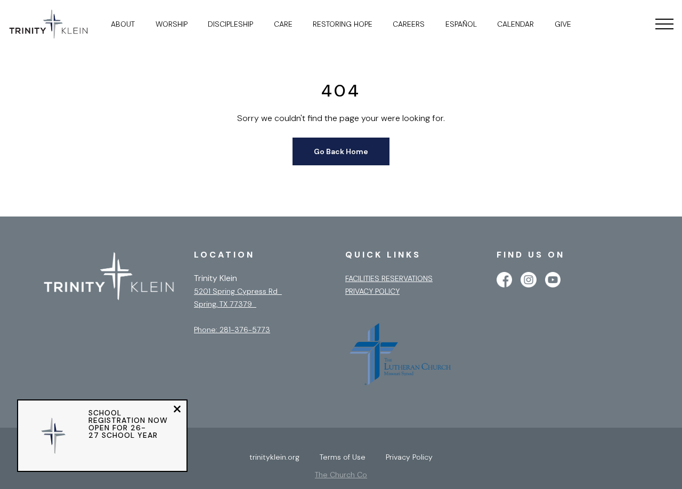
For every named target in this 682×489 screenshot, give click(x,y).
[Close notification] (177, 410)
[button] (664, 24)
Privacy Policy (372, 291)
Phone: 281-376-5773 (232, 329)
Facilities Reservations (389, 278)
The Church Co (341, 474)
